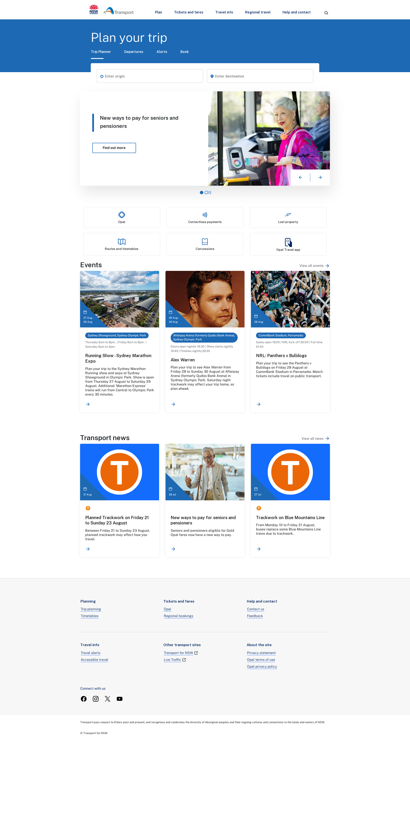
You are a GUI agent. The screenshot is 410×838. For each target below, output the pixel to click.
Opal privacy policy (262, 666)
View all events (311, 266)
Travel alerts (90, 653)
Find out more (94, 148)
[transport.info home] (111, 9)
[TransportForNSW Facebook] (83, 699)
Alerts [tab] (162, 52)
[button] (101, 76)
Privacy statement (261, 653)
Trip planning (91, 609)
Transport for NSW (178, 653)
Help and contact (297, 12)
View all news (313, 439)
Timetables (89, 616)
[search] (326, 12)
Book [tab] (184, 52)
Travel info (224, 12)
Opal (167, 609)
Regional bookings (178, 616)
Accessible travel (94, 660)
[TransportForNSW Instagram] (95, 699)
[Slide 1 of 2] (201, 192)
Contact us (255, 609)
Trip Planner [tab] (101, 52)
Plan (158, 12)
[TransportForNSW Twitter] (107, 699)
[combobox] (152, 76)
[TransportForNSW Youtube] (119, 699)
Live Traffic (172, 660)
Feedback (255, 616)
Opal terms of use (261, 660)
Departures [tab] (133, 52)
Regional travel (258, 12)
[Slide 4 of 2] (206, 192)
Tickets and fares (188, 12)
